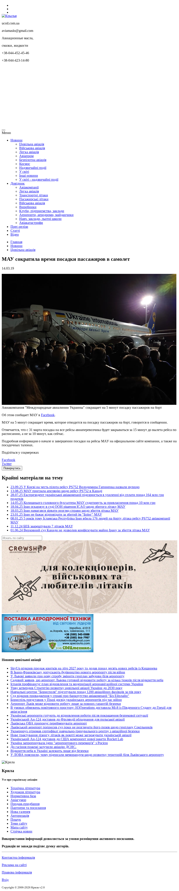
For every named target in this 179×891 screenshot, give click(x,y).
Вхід (5, 880)
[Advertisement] (89, 96)
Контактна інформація (18, 857)
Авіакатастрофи (31, 223)
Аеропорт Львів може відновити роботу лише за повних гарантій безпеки (65, 704)
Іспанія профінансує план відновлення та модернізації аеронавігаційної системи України (76, 684)
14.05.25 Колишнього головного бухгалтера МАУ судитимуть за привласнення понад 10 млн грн (82, 503)
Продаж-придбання (25, 804)
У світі (24, 171)
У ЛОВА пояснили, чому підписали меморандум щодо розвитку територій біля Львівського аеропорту (87, 755)
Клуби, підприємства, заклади (41, 211)
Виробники (27, 207)
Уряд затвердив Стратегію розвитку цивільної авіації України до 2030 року (66, 688)
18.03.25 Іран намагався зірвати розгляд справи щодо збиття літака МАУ (64, 510)
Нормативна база (23, 796)
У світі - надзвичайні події (38, 179)
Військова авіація (32, 148)
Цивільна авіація (31, 144)
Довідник (17, 183)
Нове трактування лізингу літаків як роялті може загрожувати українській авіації (70, 735)
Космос (24, 164)
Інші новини (28, 175)
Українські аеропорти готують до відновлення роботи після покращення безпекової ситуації (79, 715)
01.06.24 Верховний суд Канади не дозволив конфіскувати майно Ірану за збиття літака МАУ (80, 530)
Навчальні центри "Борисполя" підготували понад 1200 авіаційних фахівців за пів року (75, 692)
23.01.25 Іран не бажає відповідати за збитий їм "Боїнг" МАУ (56, 514)
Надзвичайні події (32, 168)
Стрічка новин (21, 831)
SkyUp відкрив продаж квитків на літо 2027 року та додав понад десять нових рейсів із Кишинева (83, 668)
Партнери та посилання (28, 808)
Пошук (15, 819)
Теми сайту (18, 823)
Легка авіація (29, 152)
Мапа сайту (19, 827)
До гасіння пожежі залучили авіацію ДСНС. (43, 747)
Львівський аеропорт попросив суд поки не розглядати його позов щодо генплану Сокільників (81, 727)
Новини (16, 140)
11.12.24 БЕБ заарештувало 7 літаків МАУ (41, 526)
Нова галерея (20, 812)
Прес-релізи (19, 226)
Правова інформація (17, 872)
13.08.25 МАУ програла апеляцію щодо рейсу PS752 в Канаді (56, 491)
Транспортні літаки (33, 195)
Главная (16, 242)
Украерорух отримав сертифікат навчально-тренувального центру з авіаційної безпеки (75, 731)
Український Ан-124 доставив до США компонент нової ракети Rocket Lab (66, 739)
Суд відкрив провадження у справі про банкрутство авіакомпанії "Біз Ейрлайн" (69, 696)
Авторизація (19, 815)
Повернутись (12, 468)
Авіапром (26, 156)
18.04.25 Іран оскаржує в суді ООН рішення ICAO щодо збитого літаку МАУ (67, 506)
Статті (15, 230)
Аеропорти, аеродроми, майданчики (46, 215)
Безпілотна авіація (32, 160)
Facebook (48, 415)
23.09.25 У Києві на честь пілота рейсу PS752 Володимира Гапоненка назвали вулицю (74, 487)
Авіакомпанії (29, 187)
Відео (14, 234)
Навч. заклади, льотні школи (40, 219)
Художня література (25, 792)
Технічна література (25, 788)
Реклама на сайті (14, 865)
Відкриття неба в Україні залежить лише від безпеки (49, 751)
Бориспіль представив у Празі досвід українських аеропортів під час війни (66, 700)
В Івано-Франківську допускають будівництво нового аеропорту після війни (67, 672)
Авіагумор (18, 800)
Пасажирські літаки (33, 199)
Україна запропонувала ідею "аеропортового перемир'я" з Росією (59, 743)
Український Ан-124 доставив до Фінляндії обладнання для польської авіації (67, 719)
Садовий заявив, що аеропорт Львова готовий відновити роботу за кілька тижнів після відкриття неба (86, 680)
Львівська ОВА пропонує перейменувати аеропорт (48, 723)
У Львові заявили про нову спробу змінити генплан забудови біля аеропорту (67, 676)
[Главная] (9, 16)
